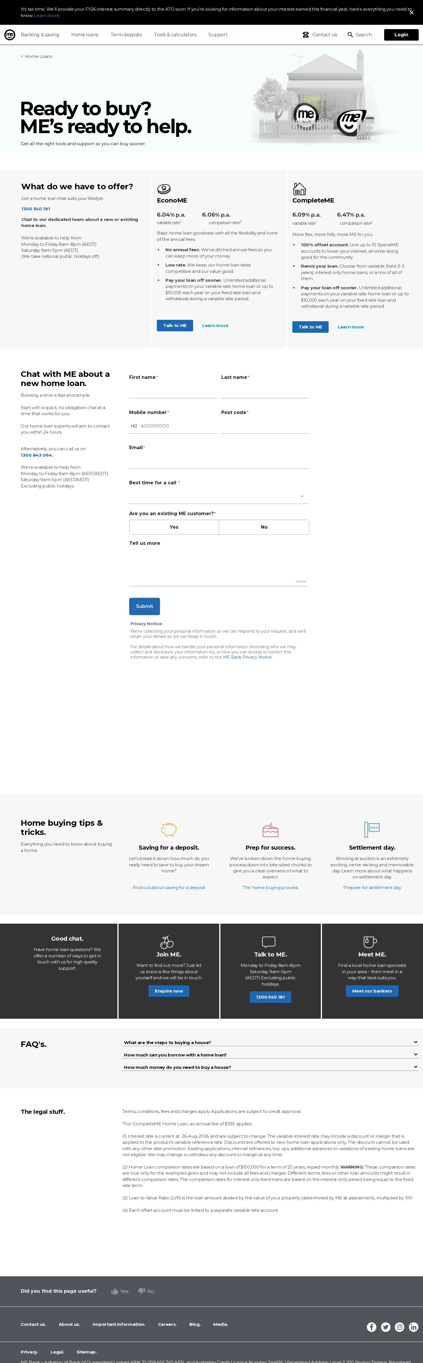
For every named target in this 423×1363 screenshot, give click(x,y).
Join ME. (169, 954)
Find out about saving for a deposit (169, 887)
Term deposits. (126, 34)
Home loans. (85, 34)
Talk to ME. (270, 954)
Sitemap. (86, 1352)
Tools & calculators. (175, 34)
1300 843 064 (36, 455)
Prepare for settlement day (372, 887)
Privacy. (29, 1352)
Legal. (57, 1352)
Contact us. (33, 1324)
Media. (220, 1324)
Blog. (194, 1324)
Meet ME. (372, 954)
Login (401, 34)
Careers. (167, 1324)
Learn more (215, 325)
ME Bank (9, 34)
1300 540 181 (35, 208)
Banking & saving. (40, 34)
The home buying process (270, 887)
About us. (69, 1324)
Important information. (118, 1324)
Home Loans (38, 56)
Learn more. (47, 15)
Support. (218, 34)
